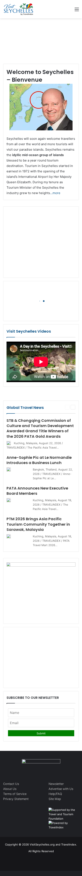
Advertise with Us (61, 789)
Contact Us (11, 784)
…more (55, 193)
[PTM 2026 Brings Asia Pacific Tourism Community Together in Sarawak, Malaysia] (9, 536)
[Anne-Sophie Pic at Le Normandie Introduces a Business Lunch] (9, 469)
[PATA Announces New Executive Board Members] (9, 500)
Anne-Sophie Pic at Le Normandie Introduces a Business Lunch (39, 460)
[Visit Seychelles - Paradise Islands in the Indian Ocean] (18, 9)
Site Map (55, 799)
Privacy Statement (16, 799)
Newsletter (56, 784)
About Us (9, 789)
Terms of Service (14, 794)
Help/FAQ (55, 794)
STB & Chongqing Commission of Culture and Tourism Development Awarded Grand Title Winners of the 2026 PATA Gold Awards (40, 428)
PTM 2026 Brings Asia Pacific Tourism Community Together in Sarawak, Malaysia (38, 524)
